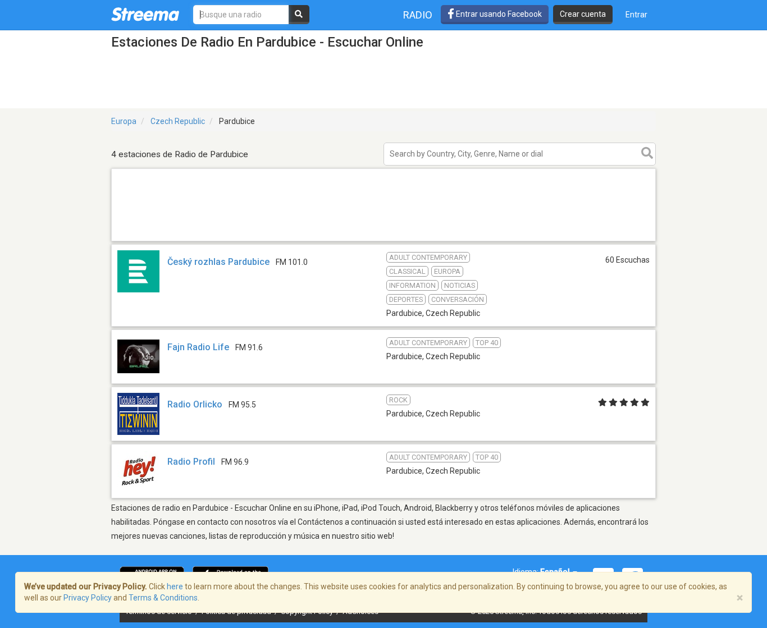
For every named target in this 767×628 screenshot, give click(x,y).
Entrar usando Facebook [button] (498, 14)
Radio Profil (191, 461)
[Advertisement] (383, 240)
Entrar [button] (636, 14)
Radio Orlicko (194, 404)
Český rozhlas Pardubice (218, 261)
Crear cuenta (583, 14)
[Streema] (145, 14)
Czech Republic (177, 121)
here (175, 586)
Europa (123, 121)
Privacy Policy (87, 597)
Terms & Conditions (163, 597)
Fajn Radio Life (198, 347)
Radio (417, 15)
